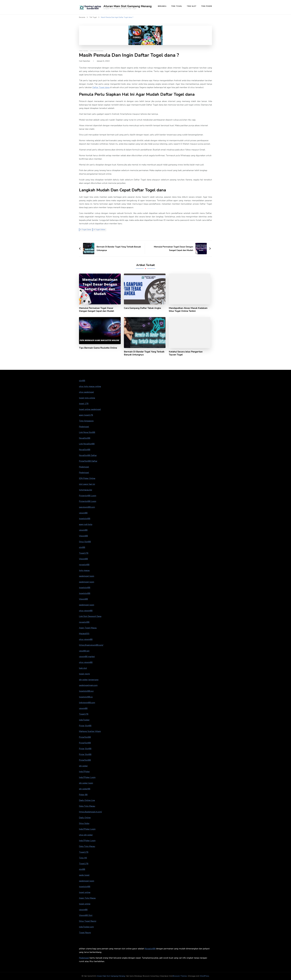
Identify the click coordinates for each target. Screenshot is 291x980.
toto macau (84, 570)
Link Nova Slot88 (87, 432)
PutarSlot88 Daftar (88, 461)
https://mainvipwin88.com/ (91, 645)
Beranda (162, 6)
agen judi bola (85, 524)
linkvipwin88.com (87, 702)
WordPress (204, 976)
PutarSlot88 (85, 737)
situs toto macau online (90, 386)
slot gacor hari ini (87, 484)
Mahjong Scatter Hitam (90, 731)
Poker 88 (83, 794)
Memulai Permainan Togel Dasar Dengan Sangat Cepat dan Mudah (96, 310)
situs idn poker (86, 835)
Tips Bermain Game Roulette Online (98, 347)
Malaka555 (84, 633)
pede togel (84, 875)
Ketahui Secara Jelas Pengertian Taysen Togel (186, 353)
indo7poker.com (86, 926)
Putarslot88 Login (87, 495)
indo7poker (84, 719)
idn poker (83, 766)
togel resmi (84, 673)
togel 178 (83, 403)
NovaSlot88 (84, 438)
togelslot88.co (86, 697)
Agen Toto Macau (87, 898)
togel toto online (87, 398)
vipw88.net (84, 651)
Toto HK (83, 857)
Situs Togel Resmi (87, 921)
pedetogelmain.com (88, 685)
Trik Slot (191, 6)
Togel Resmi (85, 932)
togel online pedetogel (90, 409)
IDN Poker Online (87, 478)
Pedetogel (84, 426)
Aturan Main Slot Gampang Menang (127, 6)
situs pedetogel (86, 392)
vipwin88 (83, 513)
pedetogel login (86, 576)
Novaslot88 (150, 948)
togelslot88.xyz (86, 691)
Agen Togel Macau (88, 627)
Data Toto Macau (87, 806)
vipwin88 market (87, 656)
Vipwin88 (83, 535)
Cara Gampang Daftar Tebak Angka (142, 308)
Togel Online (100, 229)
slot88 (82, 380)
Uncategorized (96, 51)
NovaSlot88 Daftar (88, 455)
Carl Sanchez (84, 61)
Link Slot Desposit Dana (90, 616)
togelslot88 (84, 518)
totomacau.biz (85, 489)
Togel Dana (86, 229)
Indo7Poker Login (87, 777)
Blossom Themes (180, 976)
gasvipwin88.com (87, 507)
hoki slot (83, 668)
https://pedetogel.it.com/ (90, 811)
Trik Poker (206, 6)
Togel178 (83, 553)
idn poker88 (84, 788)
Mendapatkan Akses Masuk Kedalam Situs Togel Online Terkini (188, 310)
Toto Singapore (86, 420)
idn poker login (86, 783)
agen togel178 (86, 415)
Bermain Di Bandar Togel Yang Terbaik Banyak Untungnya (144, 353)
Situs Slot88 (85, 541)
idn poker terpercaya (88, 679)
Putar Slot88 (85, 725)
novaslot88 (84, 564)
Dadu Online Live (87, 800)
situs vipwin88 (86, 610)
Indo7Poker (84, 771)
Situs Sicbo (84, 823)
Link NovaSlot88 (87, 443)
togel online (84, 892)
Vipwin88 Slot (85, 915)
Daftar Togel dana (100, 87)
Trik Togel (176, 6)
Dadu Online (85, 817)
